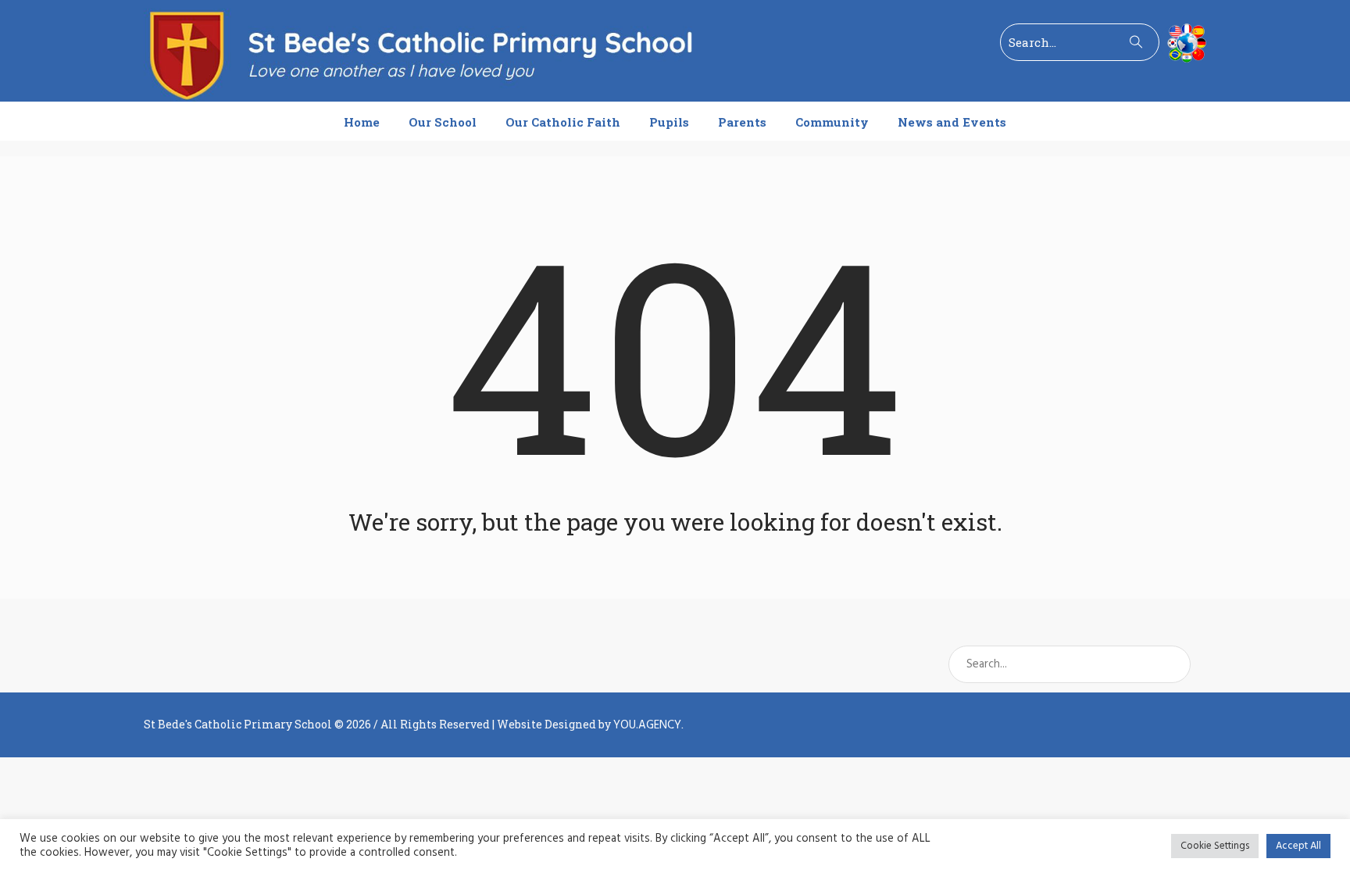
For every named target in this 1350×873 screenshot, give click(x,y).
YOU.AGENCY (647, 725)
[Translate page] (1182, 43)
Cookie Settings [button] (1214, 846)
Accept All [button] (1298, 846)
